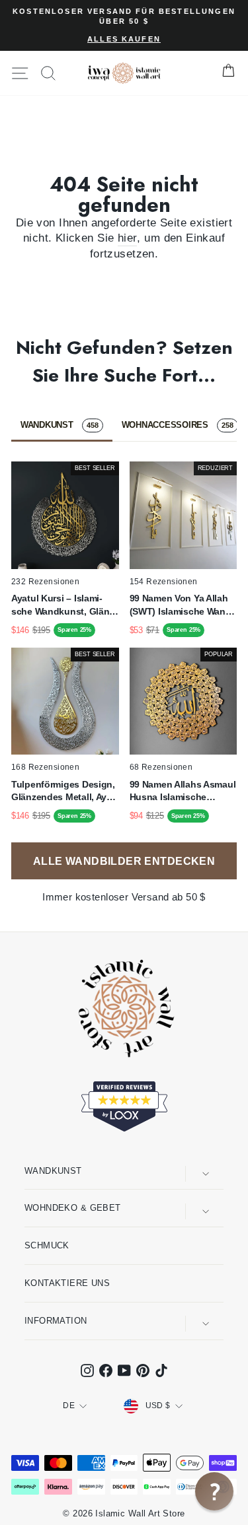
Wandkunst (53, 1171)
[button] (214, 1491)
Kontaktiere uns (67, 1283)
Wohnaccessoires (177, 425)
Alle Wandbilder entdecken (124, 861)
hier (128, 238)
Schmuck (46, 1245)
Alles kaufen (124, 39)
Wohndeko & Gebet (72, 1208)
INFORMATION (55, 1321)
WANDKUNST (60, 425)
